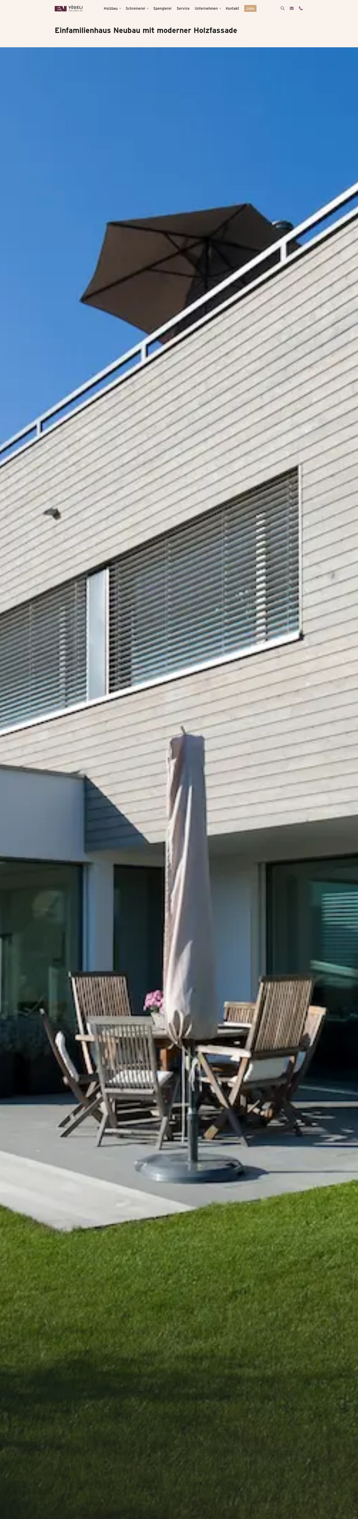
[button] (113, 8)
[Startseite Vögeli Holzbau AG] (68, 8)
